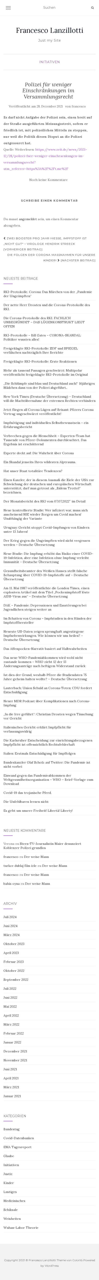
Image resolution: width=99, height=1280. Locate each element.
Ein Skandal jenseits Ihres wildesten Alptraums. (39, 462)
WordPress (52, 1265)
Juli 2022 (9, 989)
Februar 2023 (13, 962)
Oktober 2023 (13, 944)
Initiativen (49, 62)
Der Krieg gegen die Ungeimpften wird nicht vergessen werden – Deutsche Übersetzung (46, 543)
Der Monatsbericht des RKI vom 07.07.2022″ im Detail (44, 501)
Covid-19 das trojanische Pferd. (27, 793)
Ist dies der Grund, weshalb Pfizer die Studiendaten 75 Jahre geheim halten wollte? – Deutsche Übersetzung (45, 677)
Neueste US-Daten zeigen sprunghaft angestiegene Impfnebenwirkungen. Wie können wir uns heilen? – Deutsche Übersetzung (43, 635)
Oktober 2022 (13, 971)
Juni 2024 (10, 926)
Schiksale (10, 1210)
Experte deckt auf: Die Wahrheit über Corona (38, 453)
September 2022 (15, 980)
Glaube (8, 1156)
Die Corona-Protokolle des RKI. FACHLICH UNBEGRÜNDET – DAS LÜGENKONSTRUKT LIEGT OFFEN (44, 322)
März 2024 (11, 935)
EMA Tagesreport (17, 1147)
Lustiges (10, 1192)
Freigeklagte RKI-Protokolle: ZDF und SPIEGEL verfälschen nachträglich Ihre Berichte (40, 350)
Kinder (8, 1183)
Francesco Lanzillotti (49, 30)
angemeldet (28, 219)
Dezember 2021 (15, 1051)
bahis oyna (11, 884)
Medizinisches (14, 1201)
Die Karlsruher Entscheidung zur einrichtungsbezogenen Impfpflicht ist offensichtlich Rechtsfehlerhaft (47, 742)
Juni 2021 (10, 1069)
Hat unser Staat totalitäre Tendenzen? (32, 471)
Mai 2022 (10, 1006)
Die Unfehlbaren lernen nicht (26, 802)
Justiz (7, 1174)
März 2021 (11, 1087)
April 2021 (11, 1078)
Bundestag (11, 1129)
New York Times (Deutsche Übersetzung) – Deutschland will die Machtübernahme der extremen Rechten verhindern (49, 399)
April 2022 (11, 1015)
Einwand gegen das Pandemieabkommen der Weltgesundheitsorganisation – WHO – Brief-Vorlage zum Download (48, 779)
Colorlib (77, 1260)
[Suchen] (92, 7)
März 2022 (11, 1024)
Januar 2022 (12, 1042)
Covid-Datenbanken (18, 1138)
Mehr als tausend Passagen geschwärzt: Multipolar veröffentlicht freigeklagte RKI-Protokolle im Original (45, 372)
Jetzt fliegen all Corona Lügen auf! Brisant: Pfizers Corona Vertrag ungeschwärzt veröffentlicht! (48, 412)
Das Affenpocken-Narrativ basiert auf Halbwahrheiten (45, 649)
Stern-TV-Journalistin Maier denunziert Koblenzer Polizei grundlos (42, 846)
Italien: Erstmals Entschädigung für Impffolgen (39, 753)
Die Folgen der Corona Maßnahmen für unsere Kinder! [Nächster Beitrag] (51, 257)
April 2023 (11, 953)
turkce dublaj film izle (20, 866)
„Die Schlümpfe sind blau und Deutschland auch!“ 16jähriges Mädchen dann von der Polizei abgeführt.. (49, 385)
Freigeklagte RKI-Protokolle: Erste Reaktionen (40, 361)
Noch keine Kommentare (48, 180)
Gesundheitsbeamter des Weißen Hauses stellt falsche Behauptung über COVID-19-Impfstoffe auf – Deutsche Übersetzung (45, 575)
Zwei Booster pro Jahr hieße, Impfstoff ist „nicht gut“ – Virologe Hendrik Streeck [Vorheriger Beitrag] (45, 244)
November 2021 (15, 1060)
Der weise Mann (36, 857)
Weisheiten (12, 1219)
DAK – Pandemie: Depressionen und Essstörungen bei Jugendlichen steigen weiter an (44, 607)
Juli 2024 (10, 917)
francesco (79, 106)
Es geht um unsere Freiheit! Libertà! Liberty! (38, 811)
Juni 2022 (10, 997)
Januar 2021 (12, 1096)
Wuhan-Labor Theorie (20, 1228)
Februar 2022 (13, 1033)
